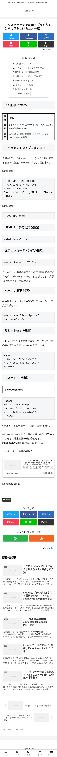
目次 (24, 57)
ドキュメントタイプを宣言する (29, 68)
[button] (51, 440)
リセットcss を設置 (24, 85)
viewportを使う (25, 93)
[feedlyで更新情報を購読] (15, 538)
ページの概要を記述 (24, 80)
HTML (8, 499)
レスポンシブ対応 (23, 89)
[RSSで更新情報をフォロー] (41, 538)
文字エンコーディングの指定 (28, 76)
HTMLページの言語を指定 (27, 72)
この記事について (23, 63)
